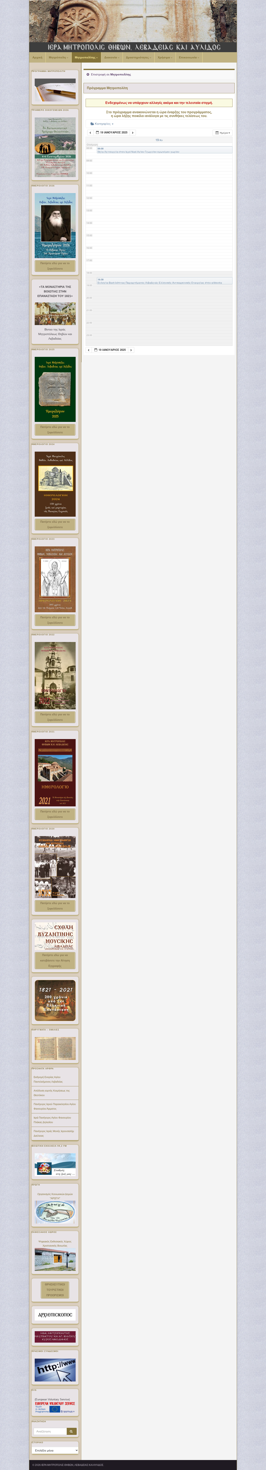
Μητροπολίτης (85, 57)
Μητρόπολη (58, 57)
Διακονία (111, 57)
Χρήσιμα (164, 57)
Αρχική (37, 57)
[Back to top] (256, 1460)
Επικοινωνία (188, 57)
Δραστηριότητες (138, 57)
